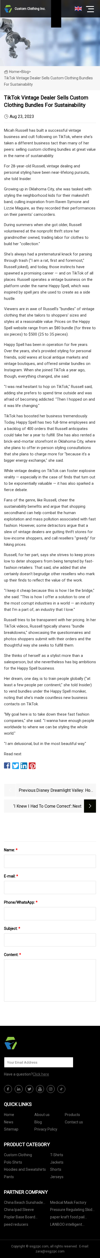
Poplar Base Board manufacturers (19, 1218)
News (8, 1122)
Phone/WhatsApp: (21, 902)
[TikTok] (61, 1089)
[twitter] (29, 1089)
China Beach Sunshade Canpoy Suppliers (23, 1203)
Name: (11, 850)
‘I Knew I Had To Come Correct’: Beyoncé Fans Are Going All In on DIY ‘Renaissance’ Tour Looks (41, 807)
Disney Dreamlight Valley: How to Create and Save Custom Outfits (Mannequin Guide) (65, 791)
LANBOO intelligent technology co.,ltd (66, 1225)
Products (72, 1115)
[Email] (66, 1062)
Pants (9, 1177)
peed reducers (16, 1224)
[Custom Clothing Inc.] (30, 1043)
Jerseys (56, 1177)
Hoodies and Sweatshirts (25, 1169)
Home (14, 72)
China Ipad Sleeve (19, 1209)
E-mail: (11, 876)
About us (42, 1115)
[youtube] (40, 1089)
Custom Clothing (18, 1155)
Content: (12, 955)
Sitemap (11, 1129)
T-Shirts (56, 1155)
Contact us (74, 1122)
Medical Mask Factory (68, 1202)
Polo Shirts (13, 1162)
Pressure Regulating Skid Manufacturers (71, 1210)
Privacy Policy (45, 1129)
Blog (38, 1122)
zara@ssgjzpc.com (50, 1251)
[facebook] (8, 1089)
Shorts (55, 1169)
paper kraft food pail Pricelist (67, 1218)
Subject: (12, 928)
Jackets (56, 1162)
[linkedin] (19, 1089)
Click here (41, 1074)
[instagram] (51, 1089)
